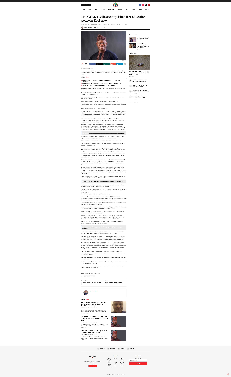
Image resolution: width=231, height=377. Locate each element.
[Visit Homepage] (115, 5)
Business (103, 9)
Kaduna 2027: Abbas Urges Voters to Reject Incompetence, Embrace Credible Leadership (93, 304)
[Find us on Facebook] (140, 5)
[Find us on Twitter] (146, 5)
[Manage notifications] (228, 374)
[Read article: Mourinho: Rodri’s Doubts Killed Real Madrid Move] (132, 39)
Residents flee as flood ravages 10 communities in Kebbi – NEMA (136, 73)
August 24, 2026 (92, 307)
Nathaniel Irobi (88, 27)
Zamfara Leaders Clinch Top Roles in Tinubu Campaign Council (98, 85)
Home (83, 9)
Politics (95, 9)
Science (121, 360)
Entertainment (111, 9)
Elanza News (111, 374)
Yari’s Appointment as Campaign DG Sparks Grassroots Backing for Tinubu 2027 (102, 83)
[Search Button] (149, 1)
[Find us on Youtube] (149, 5)
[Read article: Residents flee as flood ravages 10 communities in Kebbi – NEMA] (139, 62)
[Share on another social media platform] (125, 64)
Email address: (138, 358)
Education (120, 9)
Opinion (133, 9)
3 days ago (140, 49)
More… (146, 9)
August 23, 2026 (92, 322)
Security (122, 362)
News (89, 9)
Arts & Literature (109, 359)
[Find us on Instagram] (143, 5)
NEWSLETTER (86, 4)
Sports (140, 9)
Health (127, 9)
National (115, 359)
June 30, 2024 (95, 27)
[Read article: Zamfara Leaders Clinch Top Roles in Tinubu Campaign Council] (118, 335)
